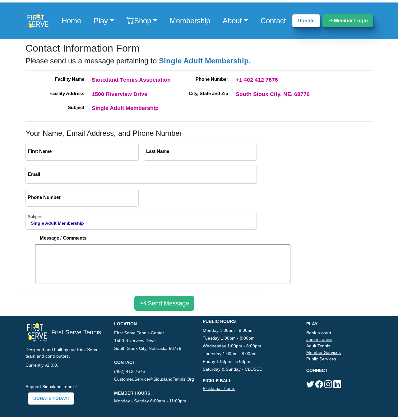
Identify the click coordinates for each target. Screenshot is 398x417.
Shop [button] (142, 20)
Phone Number (212, 79)
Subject (76, 107)
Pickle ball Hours (219, 388)
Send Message (167, 303)
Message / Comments (63, 238)
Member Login (350, 20)
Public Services (321, 358)
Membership (190, 20)
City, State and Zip (208, 93)
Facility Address (66, 93)
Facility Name (69, 79)
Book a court (318, 332)
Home (71, 20)
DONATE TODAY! (51, 398)
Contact (273, 20)
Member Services (323, 352)
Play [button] (101, 20)
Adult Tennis (318, 345)
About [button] (232, 20)
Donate (306, 20)
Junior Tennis (319, 339)
